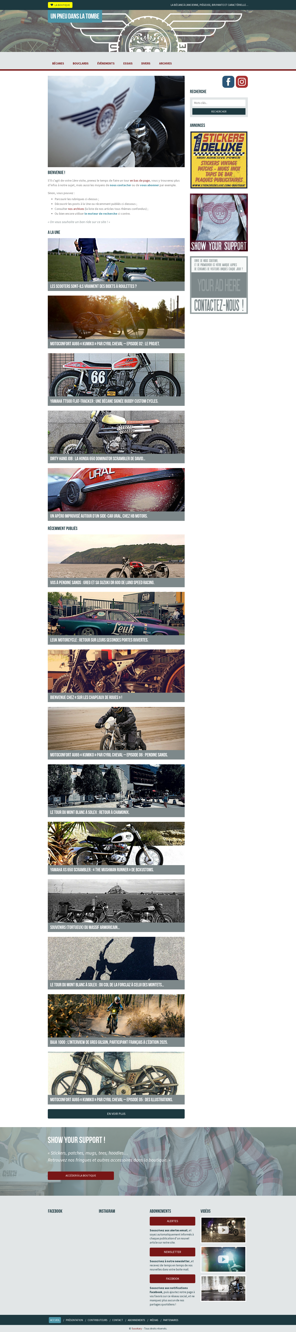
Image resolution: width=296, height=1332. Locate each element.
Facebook (172, 1279)
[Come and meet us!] (223, 1230)
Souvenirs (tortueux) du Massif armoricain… (85, 927)
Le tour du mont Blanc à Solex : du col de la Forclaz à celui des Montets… (107, 984)
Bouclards (81, 63)
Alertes (172, 1221)
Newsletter (172, 1252)
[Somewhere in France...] (223, 1288)
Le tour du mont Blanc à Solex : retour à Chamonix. (90, 812)
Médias (154, 1320)
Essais (128, 63)
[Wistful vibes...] (223, 1259)
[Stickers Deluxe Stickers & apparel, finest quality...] (219, 160)
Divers (145, 63)
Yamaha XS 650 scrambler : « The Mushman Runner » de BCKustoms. (102, 869)
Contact (117, 1320)
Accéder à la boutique (81, 1175)
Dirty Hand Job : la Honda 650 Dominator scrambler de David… (97, 458)
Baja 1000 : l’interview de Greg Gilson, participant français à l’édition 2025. (109, 1042)
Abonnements (136, 1320)
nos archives (76, 209)
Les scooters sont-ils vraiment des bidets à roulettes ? (93, 286)
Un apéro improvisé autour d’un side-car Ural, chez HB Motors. (99, 515)
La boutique (62, 5)
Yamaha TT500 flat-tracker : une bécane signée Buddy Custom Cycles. (104, 401)
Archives (165, 63)
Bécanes (58, 63)
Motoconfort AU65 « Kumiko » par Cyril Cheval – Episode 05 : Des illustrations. (111, 1099)
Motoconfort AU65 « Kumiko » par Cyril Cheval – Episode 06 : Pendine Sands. (109, 754)
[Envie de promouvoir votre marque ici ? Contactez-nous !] (219, 285)
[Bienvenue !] (116, 165)
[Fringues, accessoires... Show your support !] (219, 223)
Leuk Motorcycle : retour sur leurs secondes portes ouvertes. (99, 639)
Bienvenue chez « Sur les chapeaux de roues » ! (86, 697)
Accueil (55, 1320)
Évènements (106, 63)
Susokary (137, 1328)
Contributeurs (97, 1320)
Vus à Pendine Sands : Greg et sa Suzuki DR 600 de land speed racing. (102, 582)
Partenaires (170, 1320)
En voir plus (116, 1114)
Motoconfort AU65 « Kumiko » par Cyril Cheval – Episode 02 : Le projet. (105, 343)
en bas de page (140, 180)
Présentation (74, 1320)
